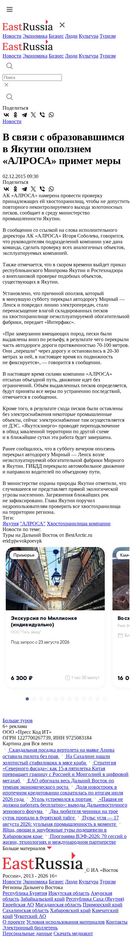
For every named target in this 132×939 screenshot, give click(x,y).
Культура (88, 36)
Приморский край (102, 904)
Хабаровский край (70, 910)
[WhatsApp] (51, 115)
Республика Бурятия (25, 893)
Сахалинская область (26, 910)
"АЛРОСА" (32, 523)
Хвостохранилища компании (79, 523)
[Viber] (42, 115)
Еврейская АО (18, 904)
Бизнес (56, 36)
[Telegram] (24, 115)
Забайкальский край (43, 899)
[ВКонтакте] (6, 115)
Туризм (108, 36)
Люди (71, 36)
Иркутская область (68, 893)
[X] (33, 115)
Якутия (11, 523)
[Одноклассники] (15, 115)
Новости (12, 36)
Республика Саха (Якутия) (95, 899)
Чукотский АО (30, 916)
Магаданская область (58, 904)
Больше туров (18, 720)
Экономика (35, 36)
